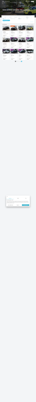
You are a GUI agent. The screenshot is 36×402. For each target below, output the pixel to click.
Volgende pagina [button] (21, 61)
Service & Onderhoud (10, 2)
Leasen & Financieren (14, 2)
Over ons (18, 2)
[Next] (7, 41)
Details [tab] (18, 198)
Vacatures (20, 2)
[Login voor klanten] (33, 2)
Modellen (5, 2)
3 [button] (17, 61)
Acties (6, 2)
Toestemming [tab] (10, 198)
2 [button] (16, 61)
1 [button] (15, 61)
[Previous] (20, 41)
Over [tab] (25, 198)
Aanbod (2, 2)
